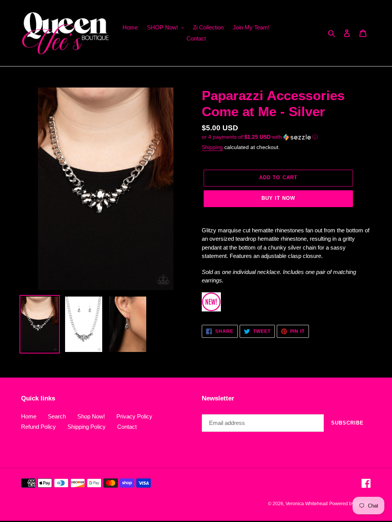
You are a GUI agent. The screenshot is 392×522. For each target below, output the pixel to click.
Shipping (212, 147)
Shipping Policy (86, 426)
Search (57, 416)
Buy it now (278, 198)
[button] (260, 137)
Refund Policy (38, 426)
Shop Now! (91, 416)
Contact (127, 426)
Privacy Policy (134, 416)
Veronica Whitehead (307, 503)
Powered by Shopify (350, 503)
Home (28, 416)
